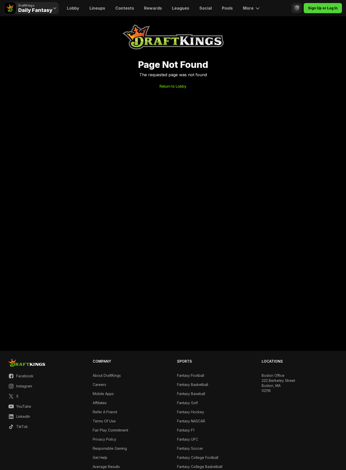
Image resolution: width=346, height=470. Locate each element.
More (248, 8)
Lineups (97, 8)
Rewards (153, 8)
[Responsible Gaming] (297, 8)
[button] (20, 376)
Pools (227, 8)
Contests (124, 8)
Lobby (73, 8)
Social (205, 8)
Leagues (180, 8)
